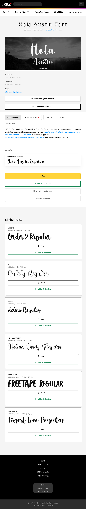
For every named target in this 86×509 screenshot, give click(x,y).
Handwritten (49, 30)
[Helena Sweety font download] (43, 347)
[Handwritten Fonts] (41, 12)
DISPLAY (43, 468)
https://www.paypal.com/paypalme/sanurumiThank (24, 137)
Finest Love (12, 411)
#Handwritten (16, 92)
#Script (8, 92)
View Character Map (43, 191)
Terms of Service (43, 491)
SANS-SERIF (43, 465)
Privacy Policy (43, 488)
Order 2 (11, 228)
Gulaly (10, 264)
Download (44, 246)
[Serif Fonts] (6, 12)
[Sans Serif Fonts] (21, 12)
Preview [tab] (49, 117)
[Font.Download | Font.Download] (7, 4)
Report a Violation (43, 199)
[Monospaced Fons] (76, 12)
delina (10, 301)
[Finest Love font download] (43, 420)
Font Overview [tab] (13, 117)
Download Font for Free (44, 106)
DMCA (43, 485)
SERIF (43, 461)
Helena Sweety (14, 338)
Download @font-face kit (44, 99)
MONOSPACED (43, 472)
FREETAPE (12, 374)
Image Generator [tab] (31, 117)
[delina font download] (43, 310)
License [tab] (61, 117)
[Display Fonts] (58, 12)
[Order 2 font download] (43, 237)
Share (43, 176)
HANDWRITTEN (43, 476)
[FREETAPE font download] (43, 384)
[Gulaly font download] (43, 274)
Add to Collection (44, 183)
